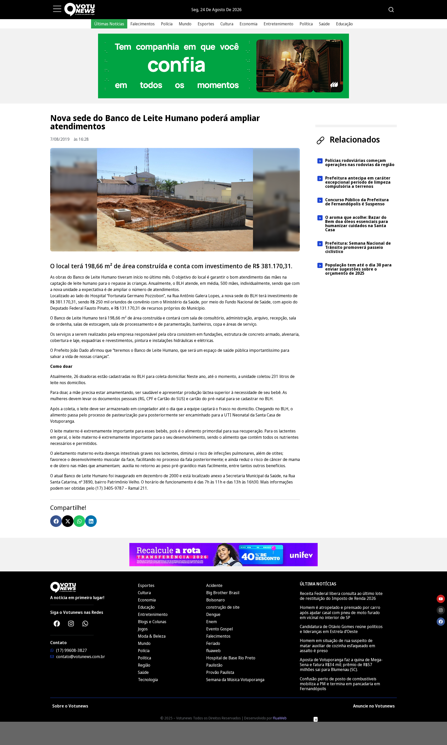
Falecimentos (142, 24)
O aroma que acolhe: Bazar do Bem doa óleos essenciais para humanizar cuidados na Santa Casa (356, 223)
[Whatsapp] (85, 623)
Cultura (226, 24)
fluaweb (213, 650)
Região (144, 665)
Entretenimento (278, 24)
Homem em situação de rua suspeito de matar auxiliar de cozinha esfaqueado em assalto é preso (337, 645)
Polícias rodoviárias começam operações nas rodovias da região (359, 162)
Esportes (206, 24)
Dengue (213, 614)
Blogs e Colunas (152, 621)
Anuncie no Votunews (374, 706)
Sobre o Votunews (70, 706)
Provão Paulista (220, 672)
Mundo (185, 24)
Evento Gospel (219, 629)
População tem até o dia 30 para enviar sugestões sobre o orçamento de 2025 (358, 269)
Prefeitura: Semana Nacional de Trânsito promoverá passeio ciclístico (358, 247)
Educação (344, 24)
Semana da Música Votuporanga (235, 679)
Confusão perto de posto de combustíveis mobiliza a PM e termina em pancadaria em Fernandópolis (340, 683)
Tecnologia (148, 679)
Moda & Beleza (152, 636)
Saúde (324, 24)
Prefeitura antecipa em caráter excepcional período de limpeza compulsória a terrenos (358, 182)
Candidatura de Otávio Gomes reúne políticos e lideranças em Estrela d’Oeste (341, 629)
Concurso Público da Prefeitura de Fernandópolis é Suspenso (357, 202)
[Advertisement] (223, 733)
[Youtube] (441, 599)
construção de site (223, 607)
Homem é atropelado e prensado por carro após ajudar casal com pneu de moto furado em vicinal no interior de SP (340, 612)
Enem (211, 621)
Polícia (167, 24)
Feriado (213, 643)
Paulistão (214, 665)
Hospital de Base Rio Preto (230, 658)
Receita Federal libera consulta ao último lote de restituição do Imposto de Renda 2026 (341, 596)
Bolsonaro (215, 600)
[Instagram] (70, 623)
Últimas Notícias (109, 24)
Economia (248, 24)
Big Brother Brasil (222, 592)
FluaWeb (280, 718)
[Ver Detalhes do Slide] (223, 66)
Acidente (214, 585)
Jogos (143, 629)
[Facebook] (56, 623)
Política (306, 24)
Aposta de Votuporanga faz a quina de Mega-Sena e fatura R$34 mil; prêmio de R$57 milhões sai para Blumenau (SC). (341, 664)
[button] (56, 521)
